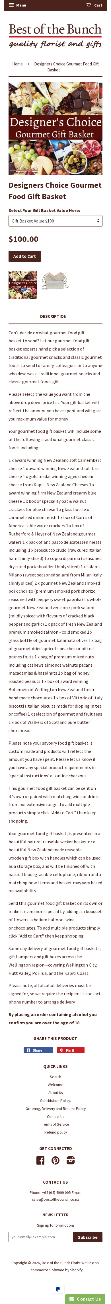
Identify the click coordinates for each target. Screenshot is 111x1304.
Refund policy (55, 1132)
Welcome (55, 1084)
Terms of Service (55, 1124)
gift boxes (51, 956)
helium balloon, (49, 919)
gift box (32, 858)
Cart (97, 5)
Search (55, 1076)
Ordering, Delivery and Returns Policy (56, 1108)
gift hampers (21, 956)
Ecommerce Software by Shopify (56, 1270)
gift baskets (88, 948)
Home (17, 64)
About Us (55, 1092)
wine (77, 796)
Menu (20, 5)
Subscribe (88, 1237)
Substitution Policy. (55, 1100)
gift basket (80, 402)
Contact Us (55, 1116)
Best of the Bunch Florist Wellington (70, 1262)
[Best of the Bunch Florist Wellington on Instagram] (70, 1162)
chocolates (24, 928)
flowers (21, 919)
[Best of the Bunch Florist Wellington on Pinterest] (55, 1162)
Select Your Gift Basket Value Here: (44, 210)
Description (53, 316)
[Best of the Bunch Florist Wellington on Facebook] (40, 1162)
